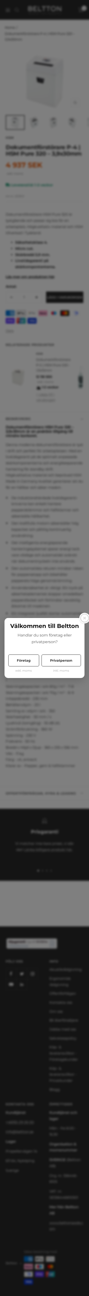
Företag (24, 660)
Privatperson (61, 660)
